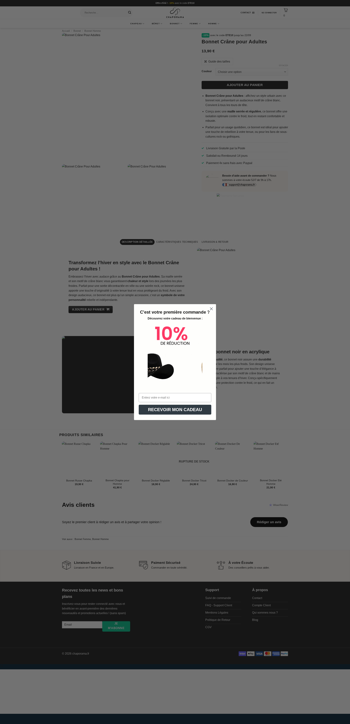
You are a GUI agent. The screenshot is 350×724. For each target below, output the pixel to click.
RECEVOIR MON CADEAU (175, 409)
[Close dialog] (211, 309)
